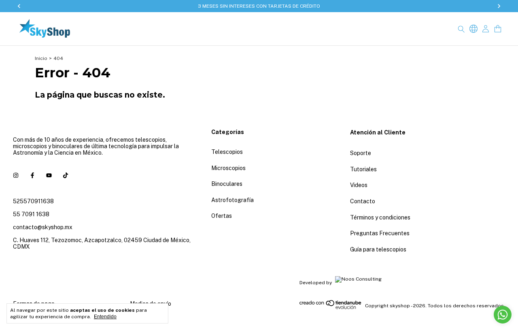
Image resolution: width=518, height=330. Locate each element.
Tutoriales (363, 169)
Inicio (41, 58)
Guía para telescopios (378, 249)
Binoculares (226, 184)
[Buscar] (461, 29)
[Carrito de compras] (498, 29)
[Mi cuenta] (486, 29)
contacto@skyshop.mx (42, 227)
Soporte (360, 153)
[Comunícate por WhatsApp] (503, 315)
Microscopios (228, 168)
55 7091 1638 (31, 214)
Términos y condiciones (380, 217)
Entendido (105, 316)
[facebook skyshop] (32, 175)
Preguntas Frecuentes (380, 233)
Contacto (362, 201)
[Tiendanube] (330, 308)
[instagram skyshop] (16, 175)
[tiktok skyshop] (65, 175)
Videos (358, 185)
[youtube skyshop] (49, 175)
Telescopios (227, 152)
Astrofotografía (232, 200)
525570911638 (33, 201)
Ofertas (221, 216)
